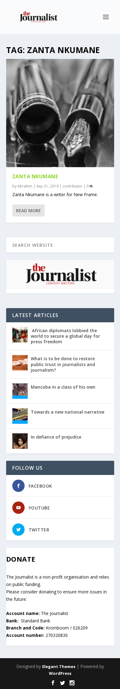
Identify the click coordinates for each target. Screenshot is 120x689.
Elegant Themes (58, 666)
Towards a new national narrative (67, 412)
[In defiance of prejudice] (20, 441)
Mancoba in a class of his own (63, 387)
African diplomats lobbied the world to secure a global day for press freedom (65, 336)
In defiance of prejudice (56, 437)
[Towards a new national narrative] (20, 416)
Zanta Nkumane (35, 176)
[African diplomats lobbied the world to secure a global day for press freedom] (20, 334)
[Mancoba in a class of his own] (20, 391)
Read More (28, 210)
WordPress (60, 673)
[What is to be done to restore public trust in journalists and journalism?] (20, 362)
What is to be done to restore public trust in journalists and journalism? (63, 364)
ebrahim (25, 186)
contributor (72, 186)
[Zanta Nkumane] (60, 113)
